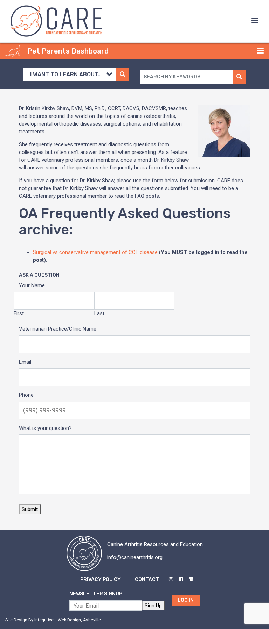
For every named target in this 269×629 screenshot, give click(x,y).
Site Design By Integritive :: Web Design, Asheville (53, 619)
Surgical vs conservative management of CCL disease (95, 252)
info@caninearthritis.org (135, 557)
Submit (30, 509)
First (19, 313)
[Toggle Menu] (254, 21)
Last (99, 313)
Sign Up (153, 605)
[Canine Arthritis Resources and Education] (56, 20)
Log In (186, 600)
